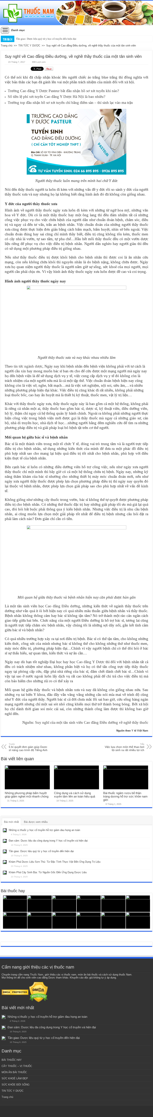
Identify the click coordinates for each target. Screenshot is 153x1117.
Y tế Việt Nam (139, 730)
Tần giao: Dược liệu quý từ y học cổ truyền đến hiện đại (46, 38)
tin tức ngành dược (28, 366)
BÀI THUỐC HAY (12, 1059)
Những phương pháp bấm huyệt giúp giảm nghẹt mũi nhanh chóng (26, 794)
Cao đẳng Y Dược (90, 662)
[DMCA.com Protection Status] (15, 991)
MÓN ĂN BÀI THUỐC (14, 1072)
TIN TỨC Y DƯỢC (29, 45)
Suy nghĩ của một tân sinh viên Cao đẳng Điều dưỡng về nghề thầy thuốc (91, 722)
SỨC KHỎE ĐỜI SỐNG (15, 1084)
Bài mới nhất (11, 821)
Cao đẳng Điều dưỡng (62, 606)
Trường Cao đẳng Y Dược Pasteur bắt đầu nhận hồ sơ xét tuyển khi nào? (63, 91)
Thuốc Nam (36, 974)
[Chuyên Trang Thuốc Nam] (76, 13)
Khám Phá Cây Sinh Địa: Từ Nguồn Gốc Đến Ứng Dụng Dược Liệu (48, 872)
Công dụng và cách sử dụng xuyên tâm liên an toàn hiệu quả (74, 794)
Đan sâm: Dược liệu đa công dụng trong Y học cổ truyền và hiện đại (48, 840)
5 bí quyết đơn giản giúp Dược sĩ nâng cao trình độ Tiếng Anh (28, 747)
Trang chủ (6, 45)
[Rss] (76, 1111)
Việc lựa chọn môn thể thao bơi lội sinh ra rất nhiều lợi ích (124, 747)
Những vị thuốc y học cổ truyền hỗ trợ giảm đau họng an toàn (44, 830)
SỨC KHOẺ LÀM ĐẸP (15, 1078)
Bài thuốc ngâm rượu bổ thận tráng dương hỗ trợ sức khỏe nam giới (125, 796)
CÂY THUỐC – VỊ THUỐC (17, 1066)
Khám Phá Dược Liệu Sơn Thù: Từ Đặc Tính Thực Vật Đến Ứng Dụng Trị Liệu (54, 861)
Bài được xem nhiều (36, 821)
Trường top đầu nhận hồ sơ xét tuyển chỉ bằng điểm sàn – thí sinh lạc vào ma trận (70, 102)
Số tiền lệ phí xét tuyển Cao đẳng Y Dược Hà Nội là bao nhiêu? (56, 96)
